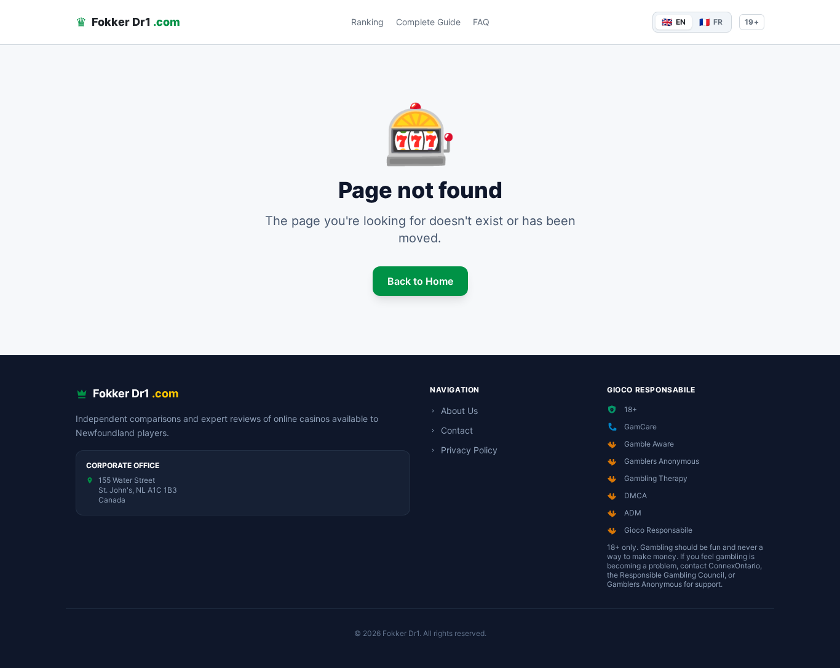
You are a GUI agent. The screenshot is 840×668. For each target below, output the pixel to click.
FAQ (481, 22)
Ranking (367, 22)
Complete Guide (428, 22)
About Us (459, 410)
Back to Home (420, 281)
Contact (457, 430)
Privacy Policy (469, 450)
